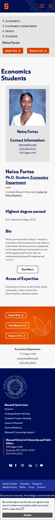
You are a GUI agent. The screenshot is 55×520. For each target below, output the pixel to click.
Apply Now (11, 50)
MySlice (23, 487)
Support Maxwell (14, 422)
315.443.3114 (27, 148)
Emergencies (37, 484)
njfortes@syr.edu (28, 144)
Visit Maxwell (15, 325)
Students (11, 36)
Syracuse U (41, 487)
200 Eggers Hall (14, 446)
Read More (28, 269)
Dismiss (27, 515)
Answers (9, 408)
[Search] (50, 6)
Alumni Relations (13, 427)
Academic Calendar (10, 484)
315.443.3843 (27, 362)
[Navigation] (42, 6)
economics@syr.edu (27, 358)
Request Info (37, 50)
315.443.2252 (14, 453)
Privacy (31, 487)
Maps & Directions (10, 487)
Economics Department (21, 26)
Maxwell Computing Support (20, 432)
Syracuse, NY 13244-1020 (20, 450)
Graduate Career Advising (18, 418)
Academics (12, 21)
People (9, 31)
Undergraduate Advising (17, 413)
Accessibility (25, 484)
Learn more (15, 508)
